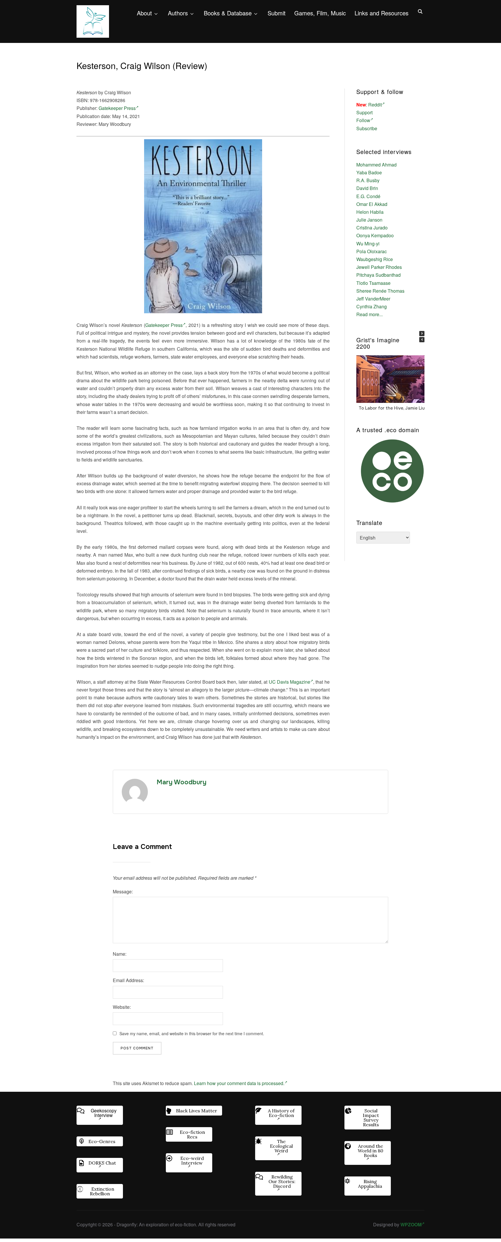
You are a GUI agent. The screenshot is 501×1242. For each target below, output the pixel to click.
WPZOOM (411, 1224)
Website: (122, 1007)
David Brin (367, 188)
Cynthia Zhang (371, 306)
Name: (119, 953)
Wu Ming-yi (368, 243)
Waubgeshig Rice (374, 259)
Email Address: (128, 980)
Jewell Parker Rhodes (379, 267)
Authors (178, 13)
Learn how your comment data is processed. (239, 1083)
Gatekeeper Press (117, 108)
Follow (363, 120)
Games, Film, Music (320, 13)
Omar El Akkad (371, 204)
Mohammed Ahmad (376, 164)
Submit (277, 13)
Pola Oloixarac (371, 251)
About (144, 13)
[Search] (420, 11)
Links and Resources (382, 13)
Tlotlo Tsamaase (373, 283)
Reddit (375, 104)
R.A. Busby (368, 180)
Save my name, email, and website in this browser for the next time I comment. (191, 1033)
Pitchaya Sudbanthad (378, 274)
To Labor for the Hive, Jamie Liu (392, 408)
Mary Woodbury (181, 782)
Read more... (369, 314)
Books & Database (228, 13)
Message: (123, 891)
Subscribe (366, 128)
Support (364, 112)
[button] (421, 333)
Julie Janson (369, 219)
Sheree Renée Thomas (380, 290)
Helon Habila (370, 212)
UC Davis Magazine (290, 681)
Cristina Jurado (372, 227)
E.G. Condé (368, 196)
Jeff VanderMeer (373, 298)
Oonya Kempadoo (375, 235)
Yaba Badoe (369, 172)
